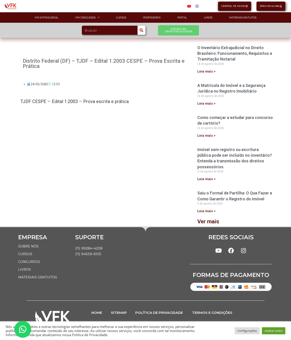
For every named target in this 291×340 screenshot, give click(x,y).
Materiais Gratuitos (242, 17)
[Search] (142, 30)
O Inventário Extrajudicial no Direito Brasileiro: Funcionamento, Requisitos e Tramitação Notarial (234, 53)
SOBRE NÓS (28, 246)
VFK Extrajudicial (46, 17)
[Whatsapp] (22, 329)
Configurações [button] (247, 331)
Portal (182, 17)
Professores (152, 17)
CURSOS (25, 254)
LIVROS (24, 269)
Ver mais (208, 221)
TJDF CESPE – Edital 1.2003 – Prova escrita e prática (74, 101)
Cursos (121, 17)
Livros (208, 17)
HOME (96, 312)
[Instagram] (196, 6)
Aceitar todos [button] (274, 331)
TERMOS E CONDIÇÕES (212, 312)
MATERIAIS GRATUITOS (37, 277)
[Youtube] (189, 6)
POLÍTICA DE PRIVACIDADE (159, 312)
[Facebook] (231, 250)
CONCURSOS (29, 262)
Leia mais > (206, 71)
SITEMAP (119, 312)
